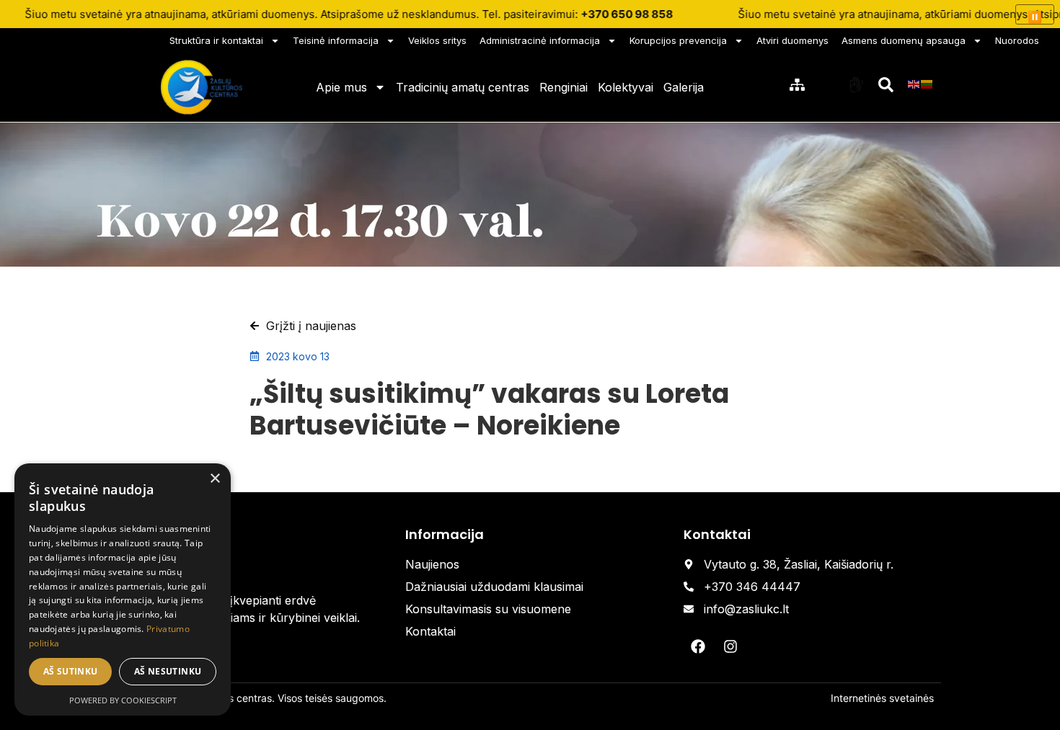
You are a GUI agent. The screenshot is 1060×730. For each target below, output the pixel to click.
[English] (914, 83)
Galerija (683, 87)
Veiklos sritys (437, 40)
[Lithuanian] (927, 83)
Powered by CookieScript (123, 700)
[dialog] (122, 589)
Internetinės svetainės (882, 698)
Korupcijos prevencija (678, 40)
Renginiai (563, 87)
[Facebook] (698, 646)
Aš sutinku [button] (70, 671)
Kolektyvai (625, 87)
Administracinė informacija (540, 40)
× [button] (214, 478)
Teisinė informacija (336, 40)
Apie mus (341, 87)
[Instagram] (730, 646)
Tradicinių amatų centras (462, 87)
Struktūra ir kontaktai (216, 40)
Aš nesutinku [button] (168, 671)
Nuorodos (1017, 40)
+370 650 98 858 (626, 14)
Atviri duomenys (792, 40)
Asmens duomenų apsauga (904, 40)
